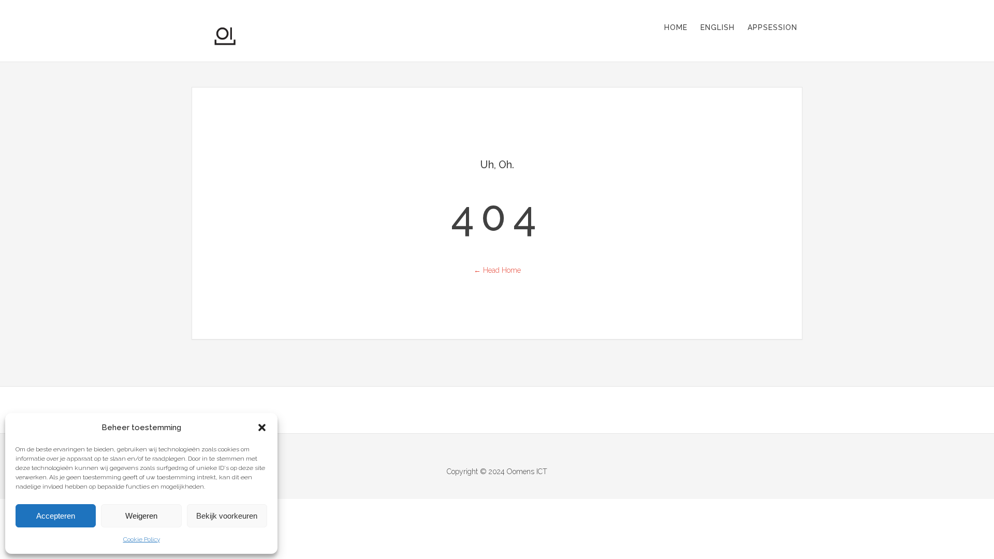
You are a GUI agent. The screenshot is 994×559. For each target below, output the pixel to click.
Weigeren (141, 515)
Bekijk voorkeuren (226, 515)
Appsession (772, 27)
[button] (262, 427)
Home (676, 27)
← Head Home (497, 270)
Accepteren (55, 515)
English (717, 27)
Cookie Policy (141, 539)
